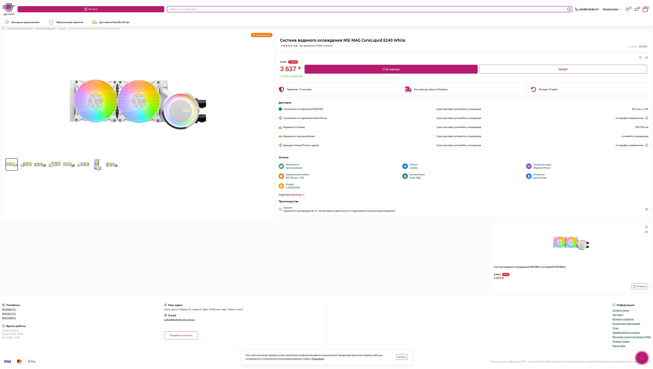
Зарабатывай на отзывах (626, 332)
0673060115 (9, 309)
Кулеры (62, 28)
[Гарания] (646, 209)
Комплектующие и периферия (20, 28)
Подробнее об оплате (290, 194)
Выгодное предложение (26, 22)
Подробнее (317, 358)
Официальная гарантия (69, 22)
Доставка (618, 314)
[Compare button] (646, 231)
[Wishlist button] (646, 227)
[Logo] (8, 9)
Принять (402, 357)
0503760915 (9, 318)
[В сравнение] (646, 57)
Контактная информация (626, 323)
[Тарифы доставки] (646, 118)
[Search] (569, 9)
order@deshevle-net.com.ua (179, 319)
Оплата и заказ (621, 310)
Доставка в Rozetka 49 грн (114, 22)
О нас (616, 328)
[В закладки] (640, 57)
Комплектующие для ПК (45, 28)
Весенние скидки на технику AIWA (632, 337)
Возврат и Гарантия (623, 319)
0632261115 (9, 313)
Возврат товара (621, 341)
